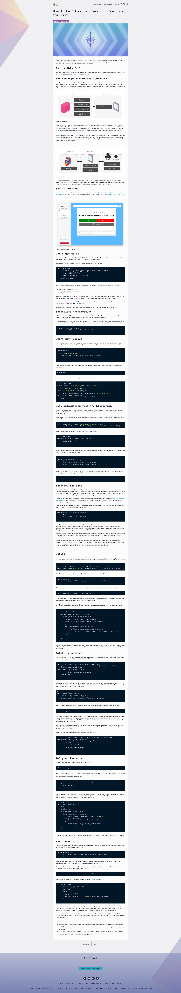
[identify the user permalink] (55, 485)
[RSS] (84, 978)
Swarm (63, 130)
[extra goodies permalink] (55, 841)
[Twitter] (97, 978)
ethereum (98, 301)
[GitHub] (93, 978)
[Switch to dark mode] (127, 4)
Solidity (77, 263)
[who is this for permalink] (55, 68)
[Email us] (89, 978)
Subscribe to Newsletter (90, 968)
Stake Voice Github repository (116, 194)
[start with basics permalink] (55, 338)
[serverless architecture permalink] (55, 311)
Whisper (83, 130)
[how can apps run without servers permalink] (55, 78)
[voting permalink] (55, 553)
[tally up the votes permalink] (55, 758)
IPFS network (96, 915)
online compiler (80, 303)
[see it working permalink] (55, 188)
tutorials (107, 301)
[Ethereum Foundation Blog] (58, 4)
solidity (103, 301)
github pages (79, 914)
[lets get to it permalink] (55, 253)
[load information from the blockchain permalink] (55, 405)
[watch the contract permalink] (55, 652)
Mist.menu (95, 879)
